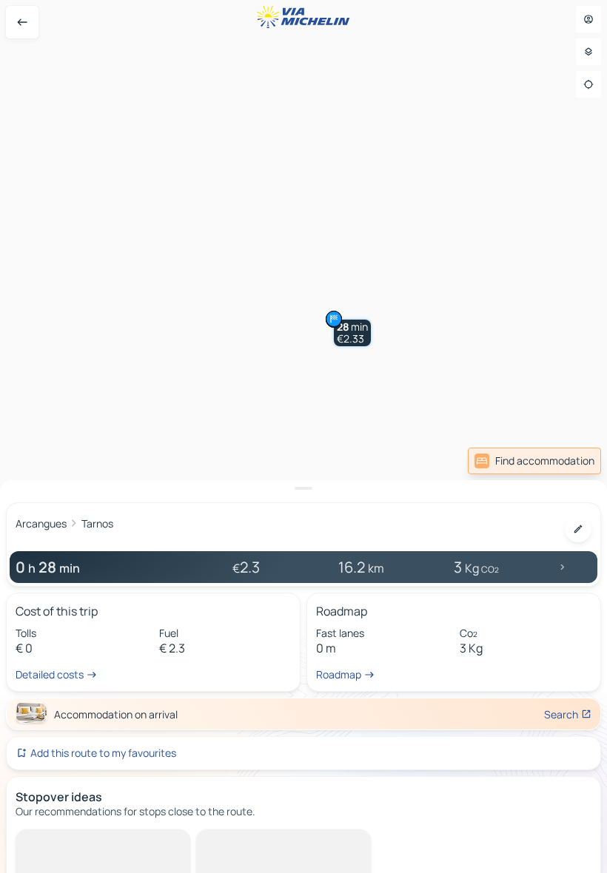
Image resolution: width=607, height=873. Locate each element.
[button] (352, 333)
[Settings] (588, 51)
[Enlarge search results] (303, 488)
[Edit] (578, 529)
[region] (303, 436)
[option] (78, 841)
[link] (534, 461)
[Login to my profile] (588, 19)
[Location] (588, 84)
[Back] (22, 22)
